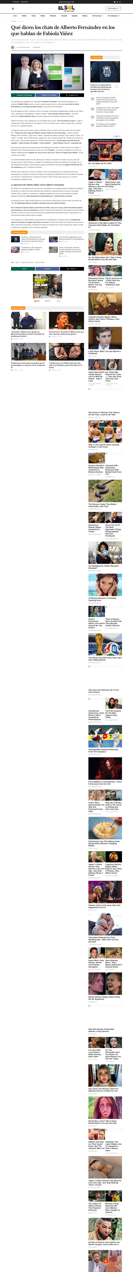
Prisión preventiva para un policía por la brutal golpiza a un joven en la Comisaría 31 (28, 365)
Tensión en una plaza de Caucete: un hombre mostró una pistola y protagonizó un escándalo (107, 118)
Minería (84, 16)
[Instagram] (117, 2)
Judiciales (20, 21)
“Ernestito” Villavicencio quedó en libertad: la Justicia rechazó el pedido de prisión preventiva (27, 334)
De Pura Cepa (96, 16)
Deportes (75, 16)
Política (24, 16)
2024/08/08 (36, 47)
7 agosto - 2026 (17, 370)
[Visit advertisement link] (47, 288)
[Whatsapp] (120, 2)
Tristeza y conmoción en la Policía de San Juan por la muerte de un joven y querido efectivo (33, 239)
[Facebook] (115, 2)
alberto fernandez (27, 262)
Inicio (15, 16)
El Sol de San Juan (24, 47)
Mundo (43, 16)
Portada (13, 21)
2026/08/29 (26, 243)
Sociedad (64, 16)
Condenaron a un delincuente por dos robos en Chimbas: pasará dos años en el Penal (65, 365)
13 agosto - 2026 (55, 336)
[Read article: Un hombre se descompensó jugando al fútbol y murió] (15, 250)
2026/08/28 (64, 241)
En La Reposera (113, 16)
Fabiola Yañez (40, 262)
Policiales (53, 16)
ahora (17, 262)
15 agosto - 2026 (17, 339)
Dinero (34, 16)
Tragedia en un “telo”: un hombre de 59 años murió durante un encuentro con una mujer (107, 110)
